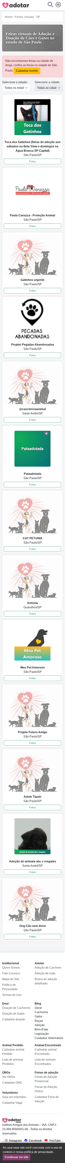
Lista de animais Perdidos (12, 1061)
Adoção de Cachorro (48, 967)
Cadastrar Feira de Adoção (47, 1099)
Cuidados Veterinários (49, 1038)
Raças (39, 1020)
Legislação (42, 1033)
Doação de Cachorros (16, 1007)
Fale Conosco (11, 973)
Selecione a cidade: (47, 82)
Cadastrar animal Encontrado (46, 1051)
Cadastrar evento (27, 70)
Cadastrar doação (13, 1019)
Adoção (40, 1025)
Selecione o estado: (15, 82)
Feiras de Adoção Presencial (46, 1079)
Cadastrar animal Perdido (13, 1051)
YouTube (54, 1140)
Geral (38, 1007)
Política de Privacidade (10, 987)
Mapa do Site (10, 979)
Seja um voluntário (14, 1096)
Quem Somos (11, 967)
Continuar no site (16, 1157)
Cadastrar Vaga (12, 1102)
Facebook (35, 1140)
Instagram (15, 1140)
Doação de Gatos (13, 1013)
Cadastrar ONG (12, 1082)
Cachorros (41, 1012)
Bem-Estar (41, 1029)
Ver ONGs (8, 1076)
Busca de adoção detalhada (46, 981)
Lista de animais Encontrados (45, 1061)
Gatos (38, 1016)
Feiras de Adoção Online (46, 1089)
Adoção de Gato (45, 973)
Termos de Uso (11, 994)
